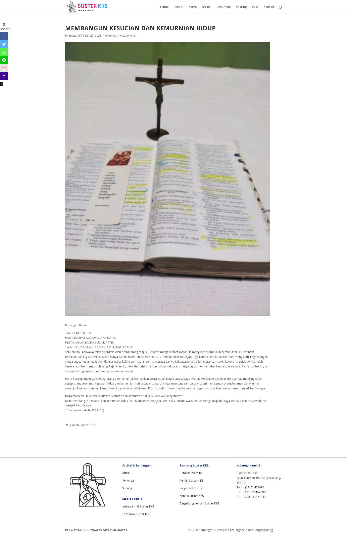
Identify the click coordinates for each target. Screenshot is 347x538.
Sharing (241, 7)
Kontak (269, 7)
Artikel (206, 7)
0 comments (128, 35)
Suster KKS (75, 35)
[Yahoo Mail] (4, 76)
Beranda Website (191, 473)
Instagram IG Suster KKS (138, 506)
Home (164, 7)
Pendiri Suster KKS (191, 480)
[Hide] (1, 84)
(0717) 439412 (254, 487)
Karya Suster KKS (191, 488)
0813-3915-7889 (255, 492)
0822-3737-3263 (255, 497)
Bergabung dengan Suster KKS (199, 503)
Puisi (255, 7)
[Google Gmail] (4, 68)
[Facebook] (4, 36)
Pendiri (178, 7)
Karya (193, 7)
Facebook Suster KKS (136, 514)
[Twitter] (4, 44)
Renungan (223, 7)
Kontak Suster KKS (192, 496)
